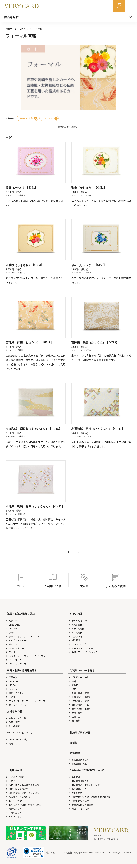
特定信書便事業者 (80, 800)
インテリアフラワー (18, 663)
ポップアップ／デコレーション (24, 636)
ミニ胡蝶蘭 (77, 632)
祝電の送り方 (15, 808)
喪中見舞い (77, 720)
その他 (12, 652)
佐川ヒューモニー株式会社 (104, 839)
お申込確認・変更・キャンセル (24, 792)
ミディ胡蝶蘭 (78, 628)
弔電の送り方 (15, 812)
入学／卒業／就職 (80, 692)
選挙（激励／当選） (81, 708)
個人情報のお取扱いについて (86, 784)
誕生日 (75, 685)
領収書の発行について (19, 796)
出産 (74, 689)
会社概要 (76, 777)
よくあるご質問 (16, 777)
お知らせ (13, 781)
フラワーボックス (80, 644)
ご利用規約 (77, 792)
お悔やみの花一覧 (17, 718)
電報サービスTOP (14, 28)
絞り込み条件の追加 (67, 127)
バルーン (13, 644)
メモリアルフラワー (18, 704)
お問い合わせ (15, 800)
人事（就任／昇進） (81, 696)
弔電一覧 (13, 677)
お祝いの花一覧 (79, 620)
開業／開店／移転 (80, 704)
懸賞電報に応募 (79, 763)
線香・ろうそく (16, 692)
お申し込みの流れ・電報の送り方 (25, 804)
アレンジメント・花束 (82, 648)
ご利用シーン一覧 (80, 677)
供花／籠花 (14, 722)
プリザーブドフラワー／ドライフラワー (28, 656)
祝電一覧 (13, 620)
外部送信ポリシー (80, 788)
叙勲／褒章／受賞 (80, 700)
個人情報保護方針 (80, 781)
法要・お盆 (77, 716)
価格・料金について (18, 788)
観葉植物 (76, 640)
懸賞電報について (80, 759)
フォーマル (14, 632)
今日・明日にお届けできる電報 (24, 784)
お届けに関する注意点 (82, 804)
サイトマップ (15, 816)
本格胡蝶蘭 (77, 624)
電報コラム (14, 743)
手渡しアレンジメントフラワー (87, 652)
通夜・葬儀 (77, 712)
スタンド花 (77, 636)
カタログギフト (16, 648)
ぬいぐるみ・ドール (18, 640)
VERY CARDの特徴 (18, 739)
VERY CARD (14, 624)
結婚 (74, 681)
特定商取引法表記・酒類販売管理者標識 (91, 796)
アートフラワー (16, 659)
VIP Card (13, 628)
